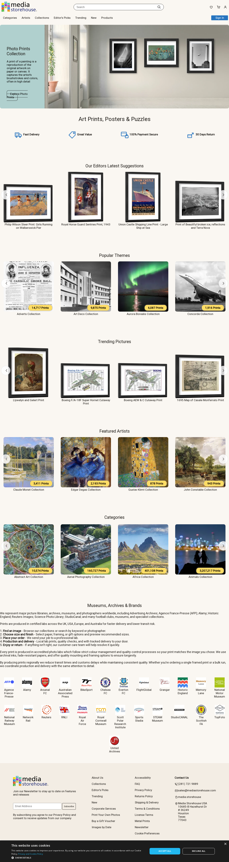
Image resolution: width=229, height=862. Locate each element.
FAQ (137, 784)
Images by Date (101, 827)
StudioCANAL (179, 717)
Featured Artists (114, 431)
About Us (97, 777)
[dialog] (114, 851)
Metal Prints (142, 821)
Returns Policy (144, 796)
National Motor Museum (219, 693)
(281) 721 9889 (188, 784)
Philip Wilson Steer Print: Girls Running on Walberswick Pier (28, 226)
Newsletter (142, 827)
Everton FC (123, 691)
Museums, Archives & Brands (114, 605)
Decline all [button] (199, 851)
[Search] (159, 7)
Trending (80, 17)
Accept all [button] (165, 851)
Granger (165, 689)
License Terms (144, 814)
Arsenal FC (45, 691)
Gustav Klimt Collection (143, 489)
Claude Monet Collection (28, 489)
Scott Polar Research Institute (120, 722)
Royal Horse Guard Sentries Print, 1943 (85, 224)
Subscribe (69, 806)
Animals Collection (200, 577)
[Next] (223, 194)
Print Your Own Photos (106, 814)
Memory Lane (201, 691)
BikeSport (86, 689)
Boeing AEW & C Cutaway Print (143, 400)
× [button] (225, 844)
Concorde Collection (200, 314)
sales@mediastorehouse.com (197, 790)
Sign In (219, 17)
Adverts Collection (28, 314)
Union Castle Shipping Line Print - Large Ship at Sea (143, 226)
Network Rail (28, 719)
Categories (114, 517)
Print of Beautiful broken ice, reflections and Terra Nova (200, 226)
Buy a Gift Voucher (103, 821)
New (94, 17)
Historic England (183, 691)
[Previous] (5, 194)
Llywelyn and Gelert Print (28, 400)
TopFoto (219, 717)
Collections (42, 17)
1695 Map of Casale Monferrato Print (200, 400)
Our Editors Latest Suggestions (114, 165)
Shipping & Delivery (147, 802)
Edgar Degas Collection (86, 489)
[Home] (23, 10)
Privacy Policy (143, 790)
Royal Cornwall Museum (100, 721)
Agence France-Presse (9, 693)
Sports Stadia (139, 719)
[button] (77, 857)
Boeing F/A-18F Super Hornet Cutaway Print (86, 401)
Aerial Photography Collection (86, 577)
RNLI (64, 717)
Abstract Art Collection (28, 577)
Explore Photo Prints (17, 95)
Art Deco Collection (86, 314)
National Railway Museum (9, 721)
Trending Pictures (114, 341)
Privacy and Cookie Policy (30, 853)
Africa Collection (143, 577)
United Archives (114, 749)
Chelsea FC (105, 691)
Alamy (27, 689)
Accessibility (143, 777)
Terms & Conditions (147, 808)
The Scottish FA (201, 721)
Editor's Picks (62, 17)
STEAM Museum (157, 719)
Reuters (46, 717)
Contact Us (182, 777)
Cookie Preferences (147, 833)
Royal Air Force (82, 721)
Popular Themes (114, 255)
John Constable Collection (200, 489)
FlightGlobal (144, 689)
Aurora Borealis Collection (143, 314)
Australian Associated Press (65, 693)
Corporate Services (104, 808)
